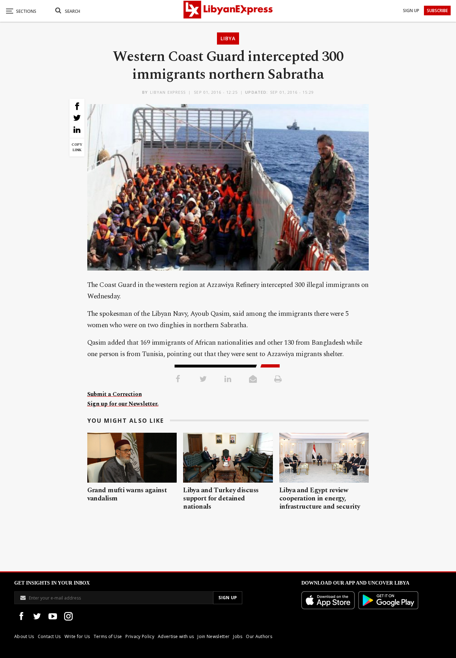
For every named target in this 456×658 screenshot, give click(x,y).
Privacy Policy (139, 636)
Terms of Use (108, 636)
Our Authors (259, 636)
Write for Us (77, 636)
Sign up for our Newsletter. (123, 404)
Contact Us (49, 636)
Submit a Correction (114, 394)
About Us (24, 636)
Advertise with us (176, 636)
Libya (228, 38)
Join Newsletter (213, 636)
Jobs (237, 636)
